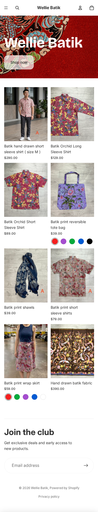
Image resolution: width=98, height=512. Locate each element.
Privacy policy (49, 496)
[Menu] (6, 8)
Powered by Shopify (64, 488)
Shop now (18, 62)
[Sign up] (85, 465)
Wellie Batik (39, 488)
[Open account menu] (80, 8)
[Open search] (17, 8)
